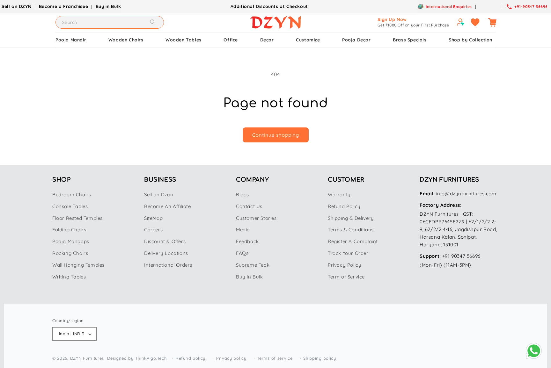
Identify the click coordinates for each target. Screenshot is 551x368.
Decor (267, 40)
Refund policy (190, 358)
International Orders (168, 265)
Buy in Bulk (108, 6)
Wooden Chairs (125, 40)
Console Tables (70, 206)
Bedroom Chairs (71, 194)
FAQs (242, 253)
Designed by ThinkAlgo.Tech (136, 358)
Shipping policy (319, 358)
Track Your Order (348, 253)
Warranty (339, 194)
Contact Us (249, 206)
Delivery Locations (166, 253)
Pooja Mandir (70, 40)
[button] (492, 22)
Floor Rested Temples (77, 218)
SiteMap (153, 218)
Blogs (242, 194)
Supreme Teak (252, 265)
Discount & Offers (165, 241)
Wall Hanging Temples (78, 265)
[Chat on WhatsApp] (533, 350)
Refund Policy (344, 206)
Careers (153, 230)
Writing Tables (69, 277)
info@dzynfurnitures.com (466, 194)
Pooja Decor (356, 40)
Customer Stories (256, 218)
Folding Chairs (69, 230)
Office (231, 40)
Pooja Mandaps (70, 241)
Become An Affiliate (167, 206)
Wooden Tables (183, 40)
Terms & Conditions (351, 230)
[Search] (153, 22)
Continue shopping (275, 135)
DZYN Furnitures (87, 358)
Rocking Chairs (70, 253)
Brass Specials (409, 40)
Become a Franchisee (63, 6)
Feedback (247, 241)
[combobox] (109, 22)
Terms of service (274, 358)
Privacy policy (231, 358)
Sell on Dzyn (158, 194)
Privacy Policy (344, 265)
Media (243, 230)
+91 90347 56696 (461, 256)
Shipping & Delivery (351, 218)
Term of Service (346, 277)
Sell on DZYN (16, 6)
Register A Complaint (353, 241)
